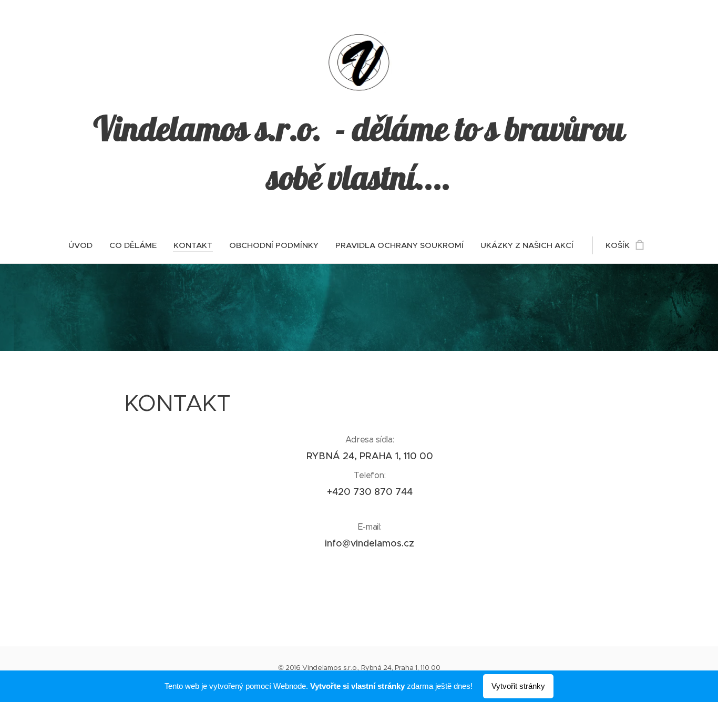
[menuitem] (84, 245)
